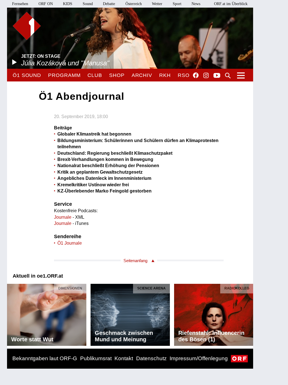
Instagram (206, 75)
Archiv (142, 75)
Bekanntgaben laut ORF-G (44, 358)
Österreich (133, 4)
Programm (64, 75)
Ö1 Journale (69, 243)
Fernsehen (20, 4)
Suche (228, 75)
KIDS (67, 4)
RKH (165, 75)
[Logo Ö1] (27, 26)
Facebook (196, 75)
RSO (184, 75)
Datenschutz (151, 358)
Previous (11, 313)
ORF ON (46, 4)
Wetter (157, 4)
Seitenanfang (135, 260)
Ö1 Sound (27, 75)
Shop (117, 75)
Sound (88, 4)
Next (248, 313)
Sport (177, 4)
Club (94, 75)
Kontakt (123, 358)
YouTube (216, 76)
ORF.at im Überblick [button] (231, 4)
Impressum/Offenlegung (199, 358)
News (196, 4)
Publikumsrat (96, 358)
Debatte (109, 4)
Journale (62, 217)
